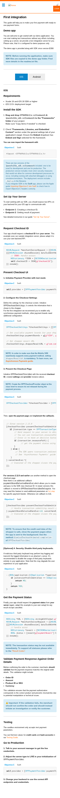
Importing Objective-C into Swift (23, 186)
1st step (51, 491)
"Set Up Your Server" (41, 217)
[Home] (11, 5)
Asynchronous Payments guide (19, 361)
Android (37, 77)
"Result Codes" (18, 651)
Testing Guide (12, 737)
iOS (21, 77)
